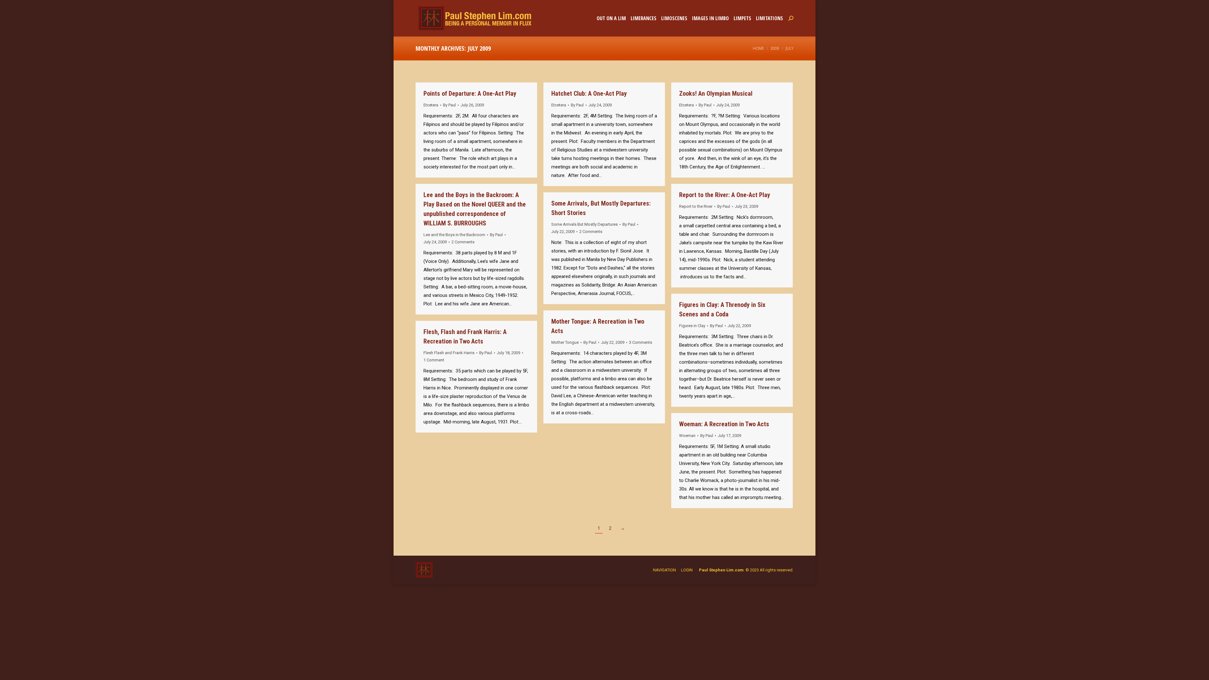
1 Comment (433, 360)
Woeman (687, 435)
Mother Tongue (565, 342)
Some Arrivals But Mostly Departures (584, 224)
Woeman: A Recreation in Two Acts (724, 424)
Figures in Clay (692, 325)
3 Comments (640, 342)
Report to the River (695, 206)
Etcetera (430, 105)
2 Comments (462, 242)
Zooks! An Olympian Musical (715, 93)
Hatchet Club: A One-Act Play (589, 93)
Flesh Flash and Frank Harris (448, 352)
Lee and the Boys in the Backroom (454, 234)
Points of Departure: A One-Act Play (469, 93)
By (449, 105)
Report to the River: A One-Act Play (724, 195)
